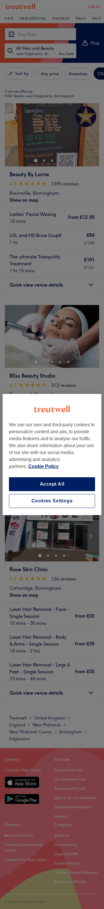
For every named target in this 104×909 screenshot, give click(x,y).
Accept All (52, 484)
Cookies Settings (52, 500)
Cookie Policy (43, 466)
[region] (52, 454)
